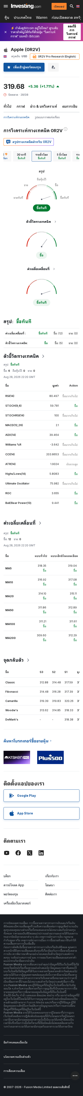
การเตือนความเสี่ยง (14, 1071)
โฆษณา (49, 885)
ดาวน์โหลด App (14, 885)
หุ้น (6, 17)
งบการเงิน (69, 106)
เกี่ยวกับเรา (52, 876)
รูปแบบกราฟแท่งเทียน (47, 117)
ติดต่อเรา (51, 894)
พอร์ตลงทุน (11, 894)
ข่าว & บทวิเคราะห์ (43, 106)
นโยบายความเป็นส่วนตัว (17, 1056)
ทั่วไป (7, 106)
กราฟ (21, 106)
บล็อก (7, 876)
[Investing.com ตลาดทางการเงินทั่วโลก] (26, 6)
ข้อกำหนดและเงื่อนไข (15, 1042)
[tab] (21, 156)
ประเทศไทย (23, 17)
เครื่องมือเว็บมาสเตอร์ (17, 903)
